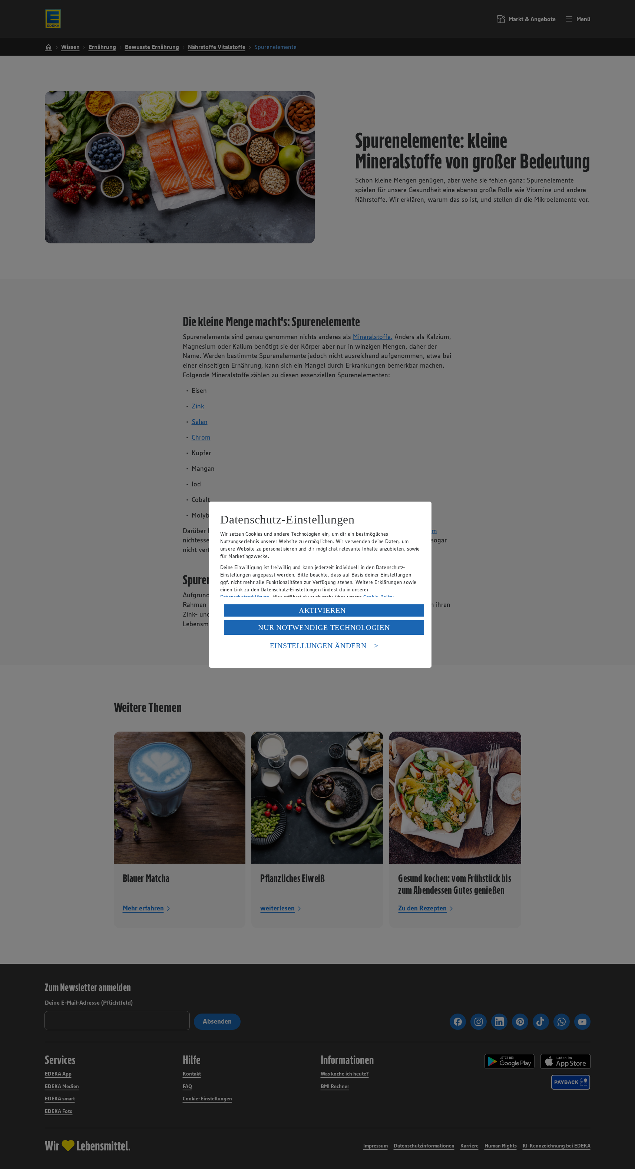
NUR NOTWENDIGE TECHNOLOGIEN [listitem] (324, 627)
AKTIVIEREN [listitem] (322, 610)
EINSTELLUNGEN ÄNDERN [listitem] (318, 645)
